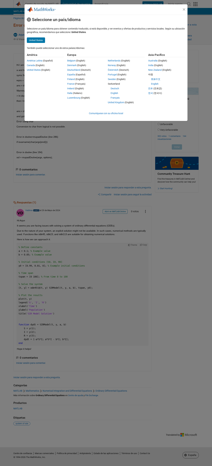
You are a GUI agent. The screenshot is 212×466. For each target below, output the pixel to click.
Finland (71, 79)
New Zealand (155, 70)
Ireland (70, 88)
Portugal (112, 74)
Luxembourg (73, 97)
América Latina (34, 60)
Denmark (72, 65)
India (150, 65)
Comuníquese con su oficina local (106, 113)
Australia (153, 60)
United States (34, 70)
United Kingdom (116, 102)
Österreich (113, 70)
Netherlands (114, 60)
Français (115, 97)
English (114, 93)
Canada (31, 65)
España (71, 74)
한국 (150, 93)
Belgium (71, 60)
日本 (150, 88)
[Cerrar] (184, 9)
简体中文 (155, 79)
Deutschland (73, 70)
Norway (112, 65)
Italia (69, 93)
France (70, 83)
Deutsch (115, 88)
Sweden (112, 79)
